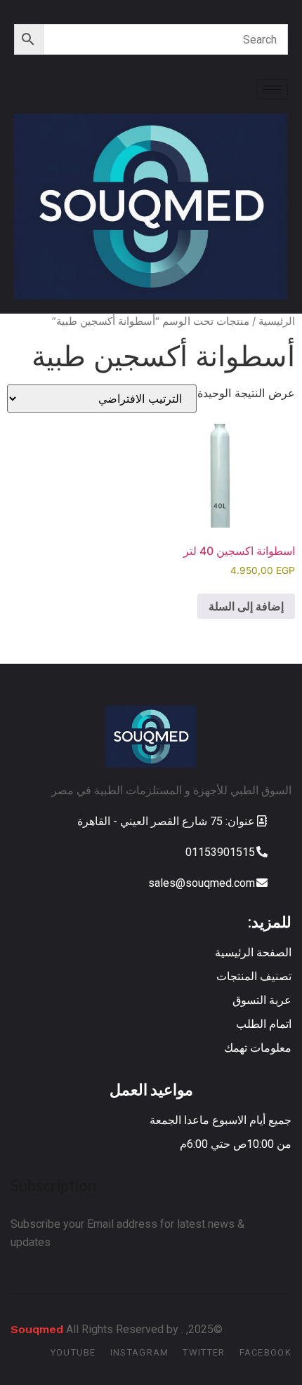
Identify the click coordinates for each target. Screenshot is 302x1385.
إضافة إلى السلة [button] (246, 606)
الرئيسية (276, 321)
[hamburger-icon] (272, 89)
